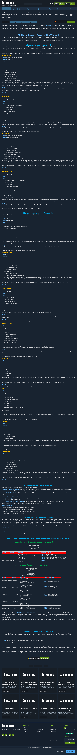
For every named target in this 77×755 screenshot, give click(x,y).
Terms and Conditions (54, 727)
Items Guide (18, 21)
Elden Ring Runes (40, 727)
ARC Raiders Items (26, 738)
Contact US (52, 735)
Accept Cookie (70, 751)
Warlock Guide (34, 21)
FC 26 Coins (25, 733)
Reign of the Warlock (26, 21)
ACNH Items (25, 737)
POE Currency (25, 731)
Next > (46, 666)
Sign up (72, 3)
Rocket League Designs (55, 740)
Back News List (38, 666)
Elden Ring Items (40, 729)
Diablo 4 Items (39, 731)
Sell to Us (52, 737)
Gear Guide (13, 21)
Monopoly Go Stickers (41, 733)
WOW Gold (25, 727)
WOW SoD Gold (26, 729)
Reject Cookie (60, 751)
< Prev (31, 666)
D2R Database (53, 738)
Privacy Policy (53, 729)
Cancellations (53, 731)
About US (52, 733)
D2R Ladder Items (26, 735)
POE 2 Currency (40, 735)
